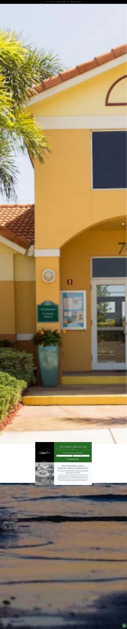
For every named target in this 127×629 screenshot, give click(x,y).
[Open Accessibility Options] (2, 624)
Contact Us (79, 1)
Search (81, 455)
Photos (63, 1)
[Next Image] (123, 224)
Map (68, 1)
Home (47, 1)
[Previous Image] (3, 224)
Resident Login (44, 461)
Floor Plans (58, 1)
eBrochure (72, 1)
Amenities (52, 1)
